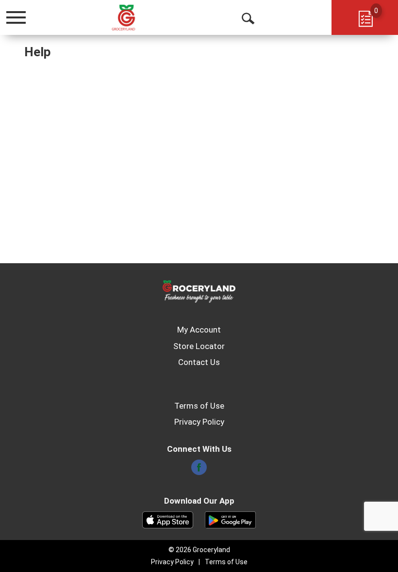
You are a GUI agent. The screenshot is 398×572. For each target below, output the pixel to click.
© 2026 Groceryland (199, 550)
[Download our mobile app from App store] (167, 519)
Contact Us (199, 362)
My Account (199, 329)
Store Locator (199, 346)
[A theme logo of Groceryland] (134, 17)
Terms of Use (199, 406)
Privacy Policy (199, 422)
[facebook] (199, 470)
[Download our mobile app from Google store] (230, 519)
